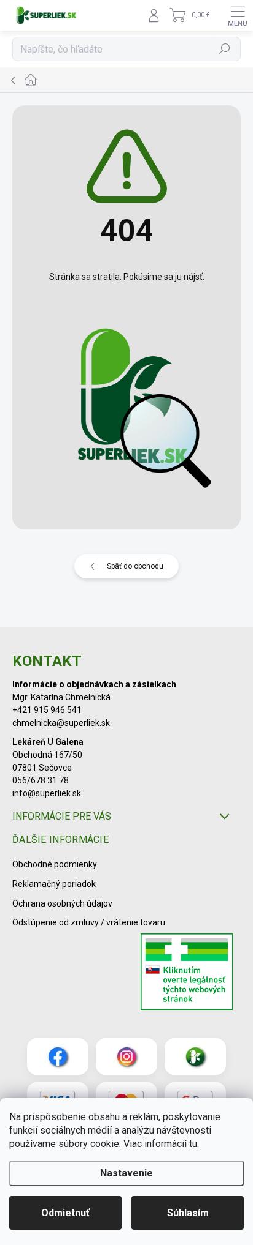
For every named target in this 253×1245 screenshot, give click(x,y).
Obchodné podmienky (54, 864)
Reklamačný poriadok (54, 884)
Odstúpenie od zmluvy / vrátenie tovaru (88, 922)
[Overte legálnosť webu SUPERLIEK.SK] (187, 973)
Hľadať (225, 49)
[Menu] (237, 15)
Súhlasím (188, 1213)
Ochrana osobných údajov (62, 903)
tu (193, 1144)
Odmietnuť (65, 1213)
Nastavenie (126, 1173)
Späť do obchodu (135, 566)
